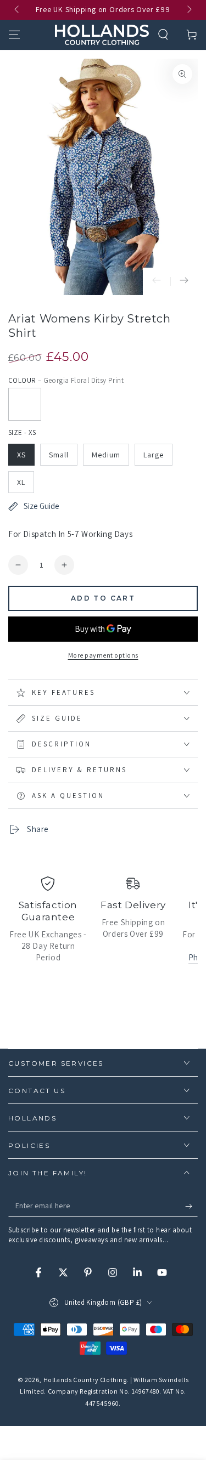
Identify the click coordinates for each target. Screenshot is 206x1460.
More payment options (103, 655)
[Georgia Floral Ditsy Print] (24, 404)
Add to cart (103, 598)
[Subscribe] (191, 1206)
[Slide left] (17, 10)
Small (59, 455)
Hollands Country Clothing (85, 1380)
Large (153, 455)
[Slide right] (188, 10)
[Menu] (14, 34)
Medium (106, 455)
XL (21, 482)
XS (21, 455)
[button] (163, 34)
